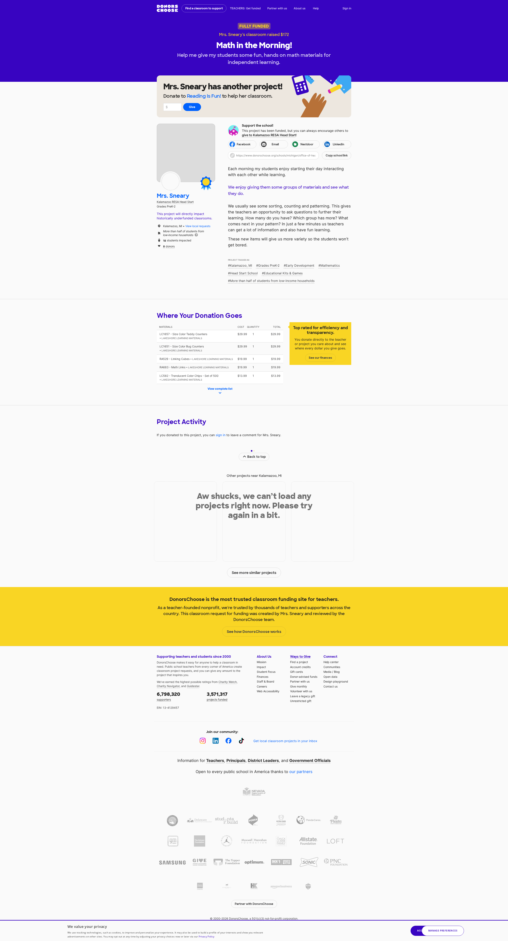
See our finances (320, 358)
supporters (168, 696)
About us (300, 8)
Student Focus (266, 671)
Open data (330, 676)
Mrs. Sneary (173, 196)
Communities (331, 667)
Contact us (330, 686)
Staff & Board (265, 681)
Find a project (299, 662)
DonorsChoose (167, 8)
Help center (331, 662)
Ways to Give (300, 657)
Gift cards (296, 671)
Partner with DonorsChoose (254, 904)
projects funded (217, 696)
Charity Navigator (168, 686)
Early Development (300, 265)
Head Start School (244, 273)
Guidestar (193, 686)
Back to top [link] (256, 457)
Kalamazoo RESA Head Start (175, 201)
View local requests (197, 226)
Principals (235, 760)
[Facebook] (228, 740)
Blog (337, 671)
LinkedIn (338, 144)
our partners (300, 771)
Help (316, 8)
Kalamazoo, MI (241, 265)
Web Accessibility (268, 691)
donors (169, 246)
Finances (262, 676)
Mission (261, 662)
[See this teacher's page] (170, 181)
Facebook (243, 144)
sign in (220, 435)
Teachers (215, 760)
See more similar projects (254, 572)
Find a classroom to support (204, 8)
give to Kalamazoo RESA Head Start (269, 135)
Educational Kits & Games (283, 273)
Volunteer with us (301, 691)
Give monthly (298, 686)
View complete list (220, 388)
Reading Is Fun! (204, 96)
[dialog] (254, 930)
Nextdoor (306, 144)
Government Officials (310, 760)
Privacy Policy (206, 936)
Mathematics (330, 265)
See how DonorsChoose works (254, 631)
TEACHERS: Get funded (245, 8)
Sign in (347, 8)
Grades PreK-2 (269, 265)
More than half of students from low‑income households (272, 281)
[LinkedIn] (215, 740)
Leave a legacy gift (302, 696)
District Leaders (263, 760)
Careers (262, 686)
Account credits (300, 667)
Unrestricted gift (300, 701)
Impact (261, 667)
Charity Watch (227, 682)
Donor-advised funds (303, 676)
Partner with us (277, 8)
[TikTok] (241, 740)
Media (327, 671)
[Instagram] (202, 740)
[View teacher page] (186, 153)
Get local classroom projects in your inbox (285, 741)
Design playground (335, 681)
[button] (289, 155)
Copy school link (337, 155)
